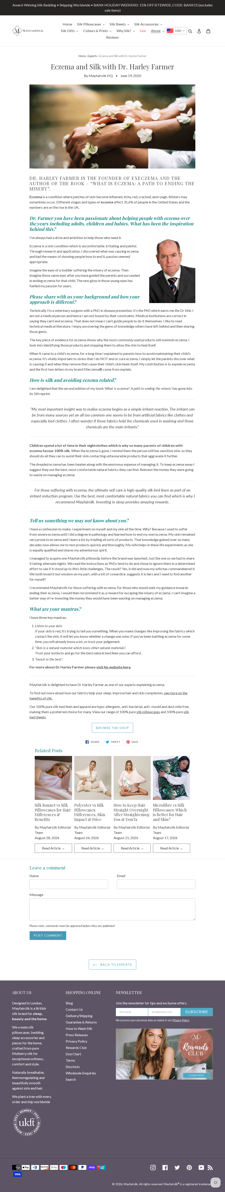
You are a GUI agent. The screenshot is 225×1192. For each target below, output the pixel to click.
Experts (92, 56)
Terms (70, 1060)
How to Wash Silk (79, 1028)
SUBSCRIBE (196, 1012)
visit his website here (113, 667)
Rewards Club (76, 1047)
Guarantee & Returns (81, 1022)
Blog (69, 1003)
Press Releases (77, 1035)
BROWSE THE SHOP (112, 728)
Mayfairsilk (131, 1184)
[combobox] (176, 30)
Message (36, 894)
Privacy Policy (76, 1041)
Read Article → (53, 848)
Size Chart (73, 1054)
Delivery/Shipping (79, 1016)
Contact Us (74, 1009)
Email (121, 876)
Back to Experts (116, 964)
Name (34, 876)
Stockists (73, 1067)
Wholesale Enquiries (81, 1073)
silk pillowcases (148, 712)
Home (82, 56)
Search (71, 1079)
